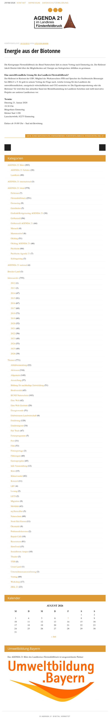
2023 (13, 338)
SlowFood (15, 546)
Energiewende (58, 136)
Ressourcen (91, 136)
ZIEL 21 (101, 136)
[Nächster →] (102, 147)
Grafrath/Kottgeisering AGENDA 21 (27, 213)
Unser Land (16, 566)
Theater (14, 556)
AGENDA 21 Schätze (20, 169)
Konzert (14, 480)
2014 (13, 293)
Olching (14, 238)
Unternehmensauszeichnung (23, 571)
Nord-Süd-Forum (18, 521)
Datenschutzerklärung (55, 2)
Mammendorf (17, 233)
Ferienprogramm (18, 435)
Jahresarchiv (13, 277)
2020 (13, 323)
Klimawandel (17, 475)
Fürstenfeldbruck (75, 136)
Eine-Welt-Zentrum (19, 405)
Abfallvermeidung (19, 365)
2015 (13, 298)
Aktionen (15, 370)
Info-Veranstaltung (19, 465)
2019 (29, 136)
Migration (15, 501)
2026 (13, 353)
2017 (13, 308)
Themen (11, 359)
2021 (13, 328)
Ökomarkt (15, 526)
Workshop (15, 581)
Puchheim (15, 248)
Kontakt (21, 2)
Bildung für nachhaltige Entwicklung (27, 385)
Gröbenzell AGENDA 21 (22, 223)
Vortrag (14, 576)
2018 (13, 313)
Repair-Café (16, 536)
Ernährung (15, 420)
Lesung (14, 490)
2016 (13, 303)
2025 (13, 348)
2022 (13, 333)
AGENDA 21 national (17, 264)
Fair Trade (15, 430)
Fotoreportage (17, 450)
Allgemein (15, 375)
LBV (13, 485)
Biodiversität (16, 390)
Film (13, 445)
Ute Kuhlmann (41, 43)
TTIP (13, 561)
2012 (13, 282)
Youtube (50, 10)
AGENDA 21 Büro (16, 164)
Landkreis (15, 174)
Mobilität (15, 506)
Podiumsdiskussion (19, 531)
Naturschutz (16, 516)
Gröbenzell (16, 218)
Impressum (34, 2)
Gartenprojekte (17, 460)
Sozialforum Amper (19, 551)
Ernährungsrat (17, 425)
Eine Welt (15, 400)
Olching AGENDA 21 (20, 243)
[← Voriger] (7, 147)
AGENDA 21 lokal (16, 187)
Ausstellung (16, 380)
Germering (15, 203)
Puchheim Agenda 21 (20, 253)
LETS (13, 496)
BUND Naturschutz (41, 136)
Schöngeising (17, 258)
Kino (13, 470)
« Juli (53, 636)
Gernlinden (16, 208)
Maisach (14, 228)
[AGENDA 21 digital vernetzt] (55, 27)
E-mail (56, 10)
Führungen (15, 455)
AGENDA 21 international (19, 181)
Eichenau (15, 192)
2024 (13, 343)
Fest (12, 440)
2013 (13, 287)
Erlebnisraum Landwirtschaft (24, 415)
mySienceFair (17, 511)
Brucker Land (14, 271)
